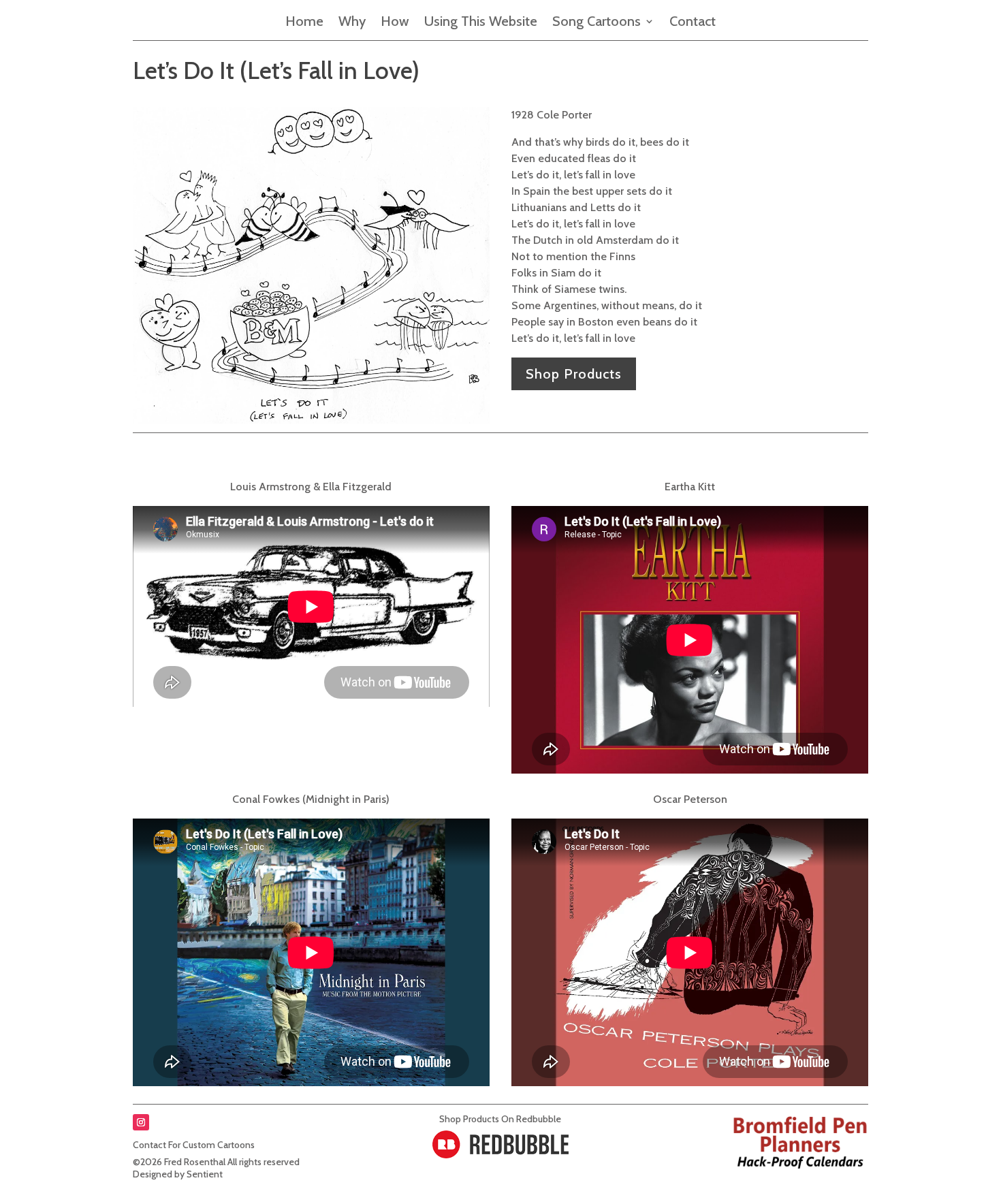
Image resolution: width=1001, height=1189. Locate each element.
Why (352, 22)
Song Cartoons (596, 22)
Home (304, 22)
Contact (692, 22)
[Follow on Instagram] (141, 1122)
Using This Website (480, 22)
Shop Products (574, 374)
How (395, 22)
